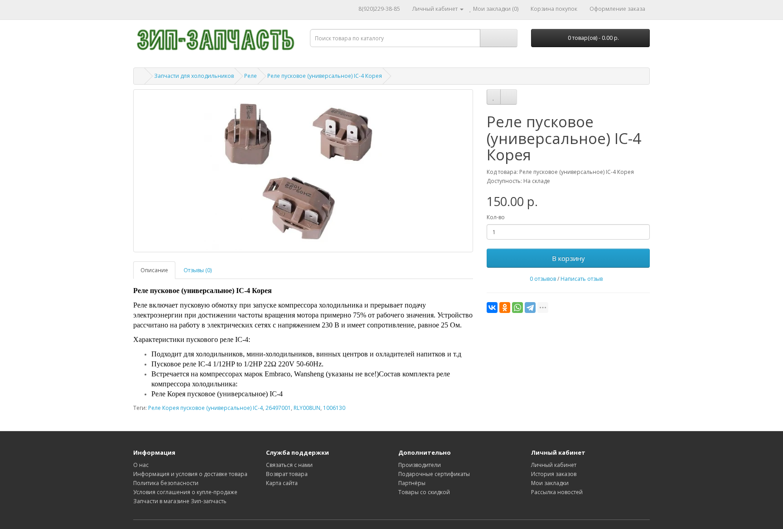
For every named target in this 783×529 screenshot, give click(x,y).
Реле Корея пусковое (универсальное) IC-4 (205, 408)
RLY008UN (307, 408)
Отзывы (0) (198, 270)
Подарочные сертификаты (434, 474)
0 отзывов (543, 279)
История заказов (553, 474)
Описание (154, 270)
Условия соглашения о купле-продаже (185, 492)
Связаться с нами (289, 465)
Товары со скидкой (424, 492)
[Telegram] (530, 307)
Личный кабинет (553, 465)
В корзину (568, 258)
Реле (250, 76)
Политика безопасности (165, 483)
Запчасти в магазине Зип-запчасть (180, 501)
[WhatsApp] (517, 307)
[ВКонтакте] (492, 307)
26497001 (278, 408)
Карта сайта (282, 483)
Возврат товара (287, 474)
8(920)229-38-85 (379, 9)
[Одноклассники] (504, 307)
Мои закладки (550, 483)
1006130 (334, 408)
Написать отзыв (582, 279)
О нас (141, 465)
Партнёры (411, 483)
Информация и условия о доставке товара (190, 474)
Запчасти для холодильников (194, 76)
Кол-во (496, 217)
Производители (419, 465)
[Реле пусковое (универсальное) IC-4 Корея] (303, 170)
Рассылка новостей (557, 492)
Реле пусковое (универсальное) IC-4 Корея (324, 76)
